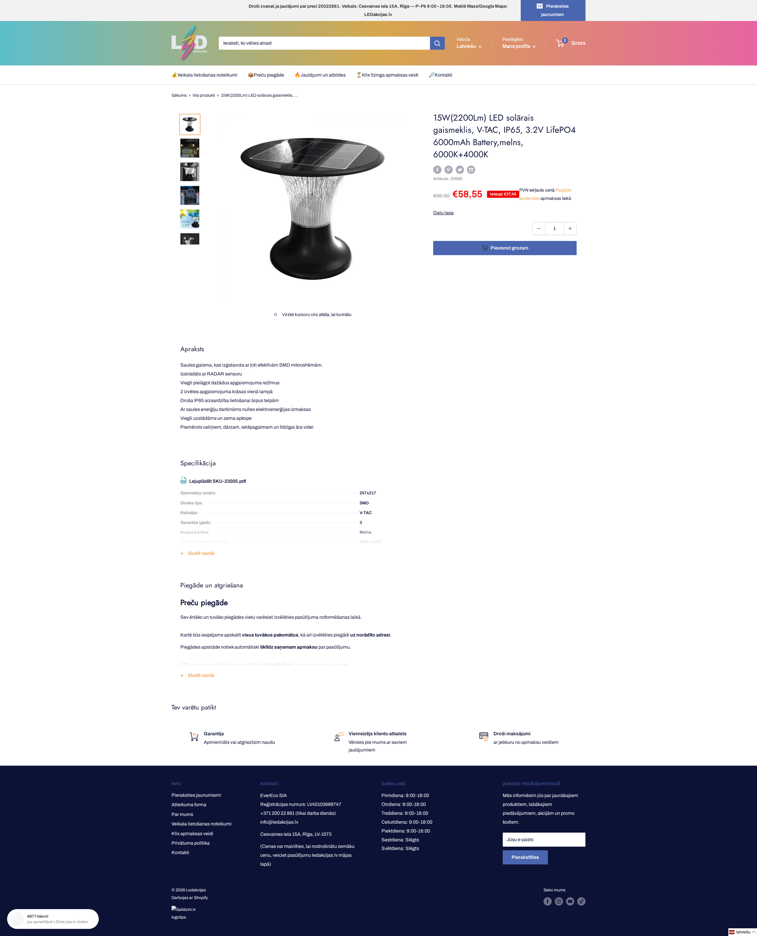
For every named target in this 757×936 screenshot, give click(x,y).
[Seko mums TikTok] (581, 901)
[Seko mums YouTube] (570, 901)
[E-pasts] (471, 169)
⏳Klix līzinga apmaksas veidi (387, 74)
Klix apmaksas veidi (192, 833)
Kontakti (180, 852)
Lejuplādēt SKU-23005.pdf (217, 481)
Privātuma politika (191, 843)
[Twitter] (460, 169)
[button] (742, 932)
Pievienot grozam (509, 247)
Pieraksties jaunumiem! (196, 795)
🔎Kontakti (440, 74)
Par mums (182, 814)
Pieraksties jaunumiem (555, 10)
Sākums (179, 95)
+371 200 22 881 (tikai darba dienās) (298, 813)
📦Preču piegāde (266, 74)
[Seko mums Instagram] (559, 901)
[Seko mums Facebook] (548, 901)
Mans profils (516, 46)
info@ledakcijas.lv (279, 822)
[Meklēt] (437, 43)
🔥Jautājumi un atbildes (320, 74)
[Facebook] (437, 169)
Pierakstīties (525, 857)
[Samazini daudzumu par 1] (539, 228)
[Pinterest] (448, 169)
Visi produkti (204, 95)
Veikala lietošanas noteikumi (202, 823)
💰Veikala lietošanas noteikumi (204, 74)
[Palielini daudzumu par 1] (570, 228)
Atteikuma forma (189, 804)
